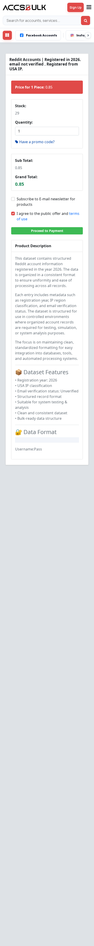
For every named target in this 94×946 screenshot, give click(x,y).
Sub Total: (24, 160)
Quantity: (24, 122)
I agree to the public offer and (48, 216)
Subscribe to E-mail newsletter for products (46, 201)
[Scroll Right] (88, 35)
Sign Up (75, 7)
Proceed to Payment (47, 231)
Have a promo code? (37, 141)
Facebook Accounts (41, 35)
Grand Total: (26, 176)
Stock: (20, 105)
